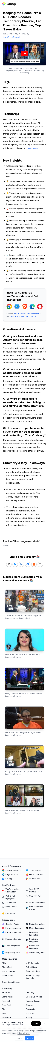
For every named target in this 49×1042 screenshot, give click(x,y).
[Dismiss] (45, 1023)
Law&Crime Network (12, 37)
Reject (19, 1038)
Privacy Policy (24, 1033)
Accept (30, 1038)
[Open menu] (45, 3)
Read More (33, 148)
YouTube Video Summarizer (26, 314)
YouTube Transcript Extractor (23, 316)
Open (36, 1023)
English (6, 545)
